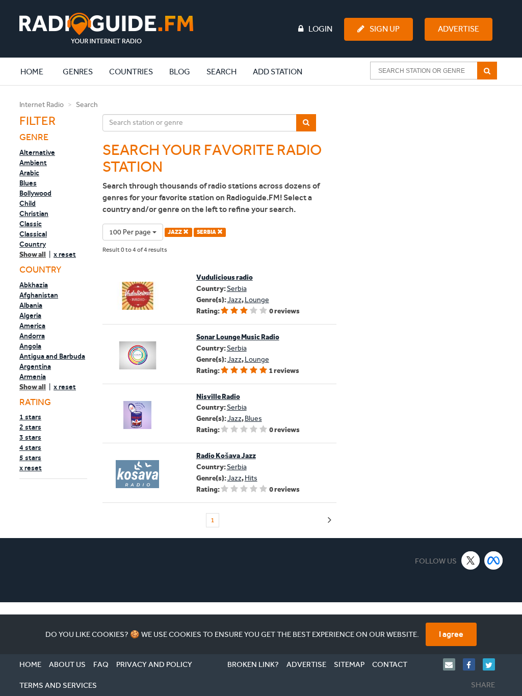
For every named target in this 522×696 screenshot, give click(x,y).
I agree (451, 634)
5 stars (30, 457)
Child (27, 203)
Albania (30, 305)
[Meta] (494, 560)
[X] (471, 560)
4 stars (30, 447)
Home (37, 71)
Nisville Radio (218, 396)
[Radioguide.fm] (106, 28)
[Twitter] (493, 664)
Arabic (29, 173)
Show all (32, 254)
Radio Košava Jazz (226, 455)
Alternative (37, 152)
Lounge (257, 300)
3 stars (30, 437)
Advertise (458, 29)
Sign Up (385, 29)
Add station (277, 71)
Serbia (237, 288)
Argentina (35, 366)
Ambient (33, 162)
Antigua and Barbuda (52, 356)
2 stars (30, 427)
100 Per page (130, 232)
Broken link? (253, 664)
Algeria (30, 315)
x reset (65, 254)
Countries (131, 71)
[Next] (329, 520)
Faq (101, 664)
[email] (453, 664)
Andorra (32, 336)
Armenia (32, 376)
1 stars (30, 417)
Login (320, 29)
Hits (251, 478)
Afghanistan (38, 295)
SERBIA (207, 232)
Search (221, 71)
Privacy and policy (154, 664)
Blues (28, 183)
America (32, 326)
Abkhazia (33, 285)
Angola (30, 346)
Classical (33, 234)
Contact (389, 664)
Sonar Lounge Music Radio (237, 337)
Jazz (234, 300)
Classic (30, 224)
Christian (33, 213)
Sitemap (349, 664)
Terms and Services (58, 685)
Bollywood (35, 193)
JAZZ (175, 232)
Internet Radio (41, 104)
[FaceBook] (473, 664)
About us (67, 664)
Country (32, 244)
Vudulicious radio (224, 277)
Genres (78, 71)
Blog (179, 71)
